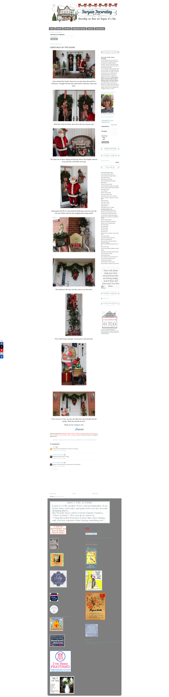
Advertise (90, 29)
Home (52, 29)
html (104, 137)
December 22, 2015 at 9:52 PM (59, 466)
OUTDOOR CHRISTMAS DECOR (89, 439)
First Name (104, 131)
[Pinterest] (1, 350)
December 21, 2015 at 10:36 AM (59, 450)
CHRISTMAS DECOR (63, 439)
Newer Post (53, 493)
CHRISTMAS (55, 439)
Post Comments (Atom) (59, 496)
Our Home (67, 29)
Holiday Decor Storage (79, 29)
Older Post (95, 493)
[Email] (1, 353)
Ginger (54, 446)
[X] (1, 346)
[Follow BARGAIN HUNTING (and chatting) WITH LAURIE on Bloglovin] (91, 534)
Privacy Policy (100, 29)
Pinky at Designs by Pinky (58, 462)
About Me (59, 29)
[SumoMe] (1, 356)
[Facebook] (1, 343)
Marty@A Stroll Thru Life (58, 454)
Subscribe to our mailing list (57, 34)
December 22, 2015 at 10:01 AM (59, 458)
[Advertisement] (74, 482)
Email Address (106, 126)
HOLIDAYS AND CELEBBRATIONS (75, 439)
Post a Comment (55, 469)
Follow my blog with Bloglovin (91, 544)
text (104, 139)
